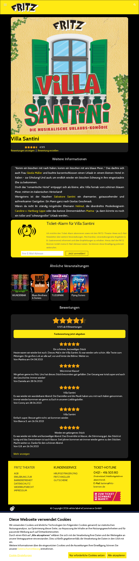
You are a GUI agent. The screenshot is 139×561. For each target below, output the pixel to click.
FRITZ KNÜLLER (62, 476)
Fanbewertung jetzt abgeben (69, 333)
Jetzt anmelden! (76, 253)
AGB (16, 473)
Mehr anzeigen (22, 453)
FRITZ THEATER (24, 467)
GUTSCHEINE (61, 480)
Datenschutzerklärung (28, 548)
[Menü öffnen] (5, 5)
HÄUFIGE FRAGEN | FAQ (65, 473)
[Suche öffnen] (134, 5)
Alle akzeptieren (116, 555)
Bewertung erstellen (48, 150)
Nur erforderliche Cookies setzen (87, 555)
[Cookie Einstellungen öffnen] (12, 508)
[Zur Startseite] (25, 7)
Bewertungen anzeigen (23, 150)
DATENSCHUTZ (22, 483)
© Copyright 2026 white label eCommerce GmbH (76, 508)
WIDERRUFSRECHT (24, 487)
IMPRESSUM (20, 490)
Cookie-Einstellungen (20, 555)
